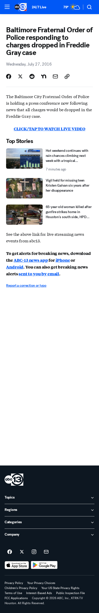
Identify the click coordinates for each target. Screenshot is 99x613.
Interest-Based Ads (39, 593)
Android (14, 267)
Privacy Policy (14, 583)
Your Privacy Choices (41, 583)
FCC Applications (16, 598)
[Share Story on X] (20, 76)
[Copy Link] (67, 76)
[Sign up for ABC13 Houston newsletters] (46, 552)
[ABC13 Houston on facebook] (10, 552)
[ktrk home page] (14, 480)
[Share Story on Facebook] (8, 76)
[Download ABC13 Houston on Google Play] (44, 565)
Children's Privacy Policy (21, 588)
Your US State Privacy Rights (60, 588)
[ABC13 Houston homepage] (20, 7)
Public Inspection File (70, 593)
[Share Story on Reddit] (32, 76)
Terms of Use (13, 593)
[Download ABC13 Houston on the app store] (17, 565)
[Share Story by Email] (55, 76)
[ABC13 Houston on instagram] (34, 552)
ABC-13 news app (31, 260)
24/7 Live (39, 7)
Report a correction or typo (26, 285)
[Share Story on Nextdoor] (43, 76)
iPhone (63, 260)
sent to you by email (39, 274)
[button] (7, 7)
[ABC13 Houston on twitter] (22, 552)
